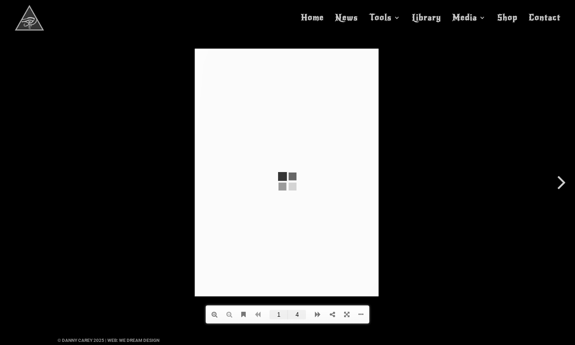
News (346, 18)
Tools (380, 18)
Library (426, 18)
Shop (507, 18)
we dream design (139, 340)
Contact (545, 18)
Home (312, 18)
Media (464, 18)
